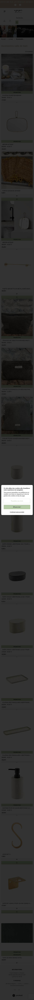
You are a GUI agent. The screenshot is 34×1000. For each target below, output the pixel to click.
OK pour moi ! (17, 507)
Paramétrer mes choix (17, 501)
